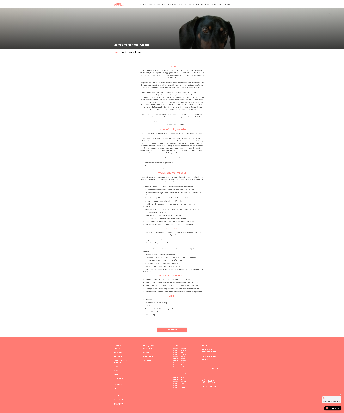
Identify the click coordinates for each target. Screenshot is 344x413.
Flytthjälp (146, 352)
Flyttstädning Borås (178, 383)
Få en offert (216, 369)
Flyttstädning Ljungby (179, 387)
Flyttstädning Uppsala (179, 358)
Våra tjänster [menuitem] (172, 4)
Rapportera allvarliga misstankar (121, 389)
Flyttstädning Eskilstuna (179, 356)
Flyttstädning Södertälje (179, 373)
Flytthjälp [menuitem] (152, 4)
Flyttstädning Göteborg (179, 350)
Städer (116, 366)
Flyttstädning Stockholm (179, 348)
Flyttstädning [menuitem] (143, 4)
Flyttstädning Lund (178, 379)
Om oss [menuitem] (220, 4)
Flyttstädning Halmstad (179, 371)
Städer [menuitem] (214, 4)
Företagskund (118, 352)
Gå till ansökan (172, 330)
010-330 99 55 (207, 349)
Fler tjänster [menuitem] (182, 4)
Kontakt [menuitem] (227, 4)
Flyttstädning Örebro (178, 377)
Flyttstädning (147, 348)
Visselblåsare (118, 396)
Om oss (116, 370)
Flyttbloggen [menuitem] (205, 4)
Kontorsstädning (148, 356)
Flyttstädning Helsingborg (180, 381)
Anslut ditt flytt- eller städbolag (121, 361)
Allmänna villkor (119, 378)
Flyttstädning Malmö (178, 352)
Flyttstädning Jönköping (179, 362)
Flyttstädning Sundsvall (179, 354)
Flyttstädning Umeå (178, 366)
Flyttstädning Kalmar (178, 375)
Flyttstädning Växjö (178, 385)
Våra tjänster (118, 348)
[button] (332, 408)
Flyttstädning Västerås (179, 364)
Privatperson (118, 356)
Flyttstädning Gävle (178, 368)
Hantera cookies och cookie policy (120, 383)
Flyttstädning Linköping (179, 360)
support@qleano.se (209, 351)
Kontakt (116, 374)
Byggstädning (147, 360)
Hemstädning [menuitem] (161, 4)
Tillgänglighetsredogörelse (123, 400)
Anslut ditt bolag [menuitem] (194, 4)
